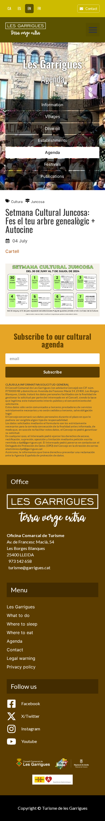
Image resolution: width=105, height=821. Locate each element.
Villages (52, 116)
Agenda (52, 152)
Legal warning (21, 658)
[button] (93, 29)
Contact (15, 649)
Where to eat (20, 632)
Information (52, 104)
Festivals (52, 164)
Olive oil (52, 128)
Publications (52, 176)
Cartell (12, 251)
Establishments (52, 140)
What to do (18, 615)
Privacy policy (21, 667)
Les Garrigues (21, 606)
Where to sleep (22, 624)
